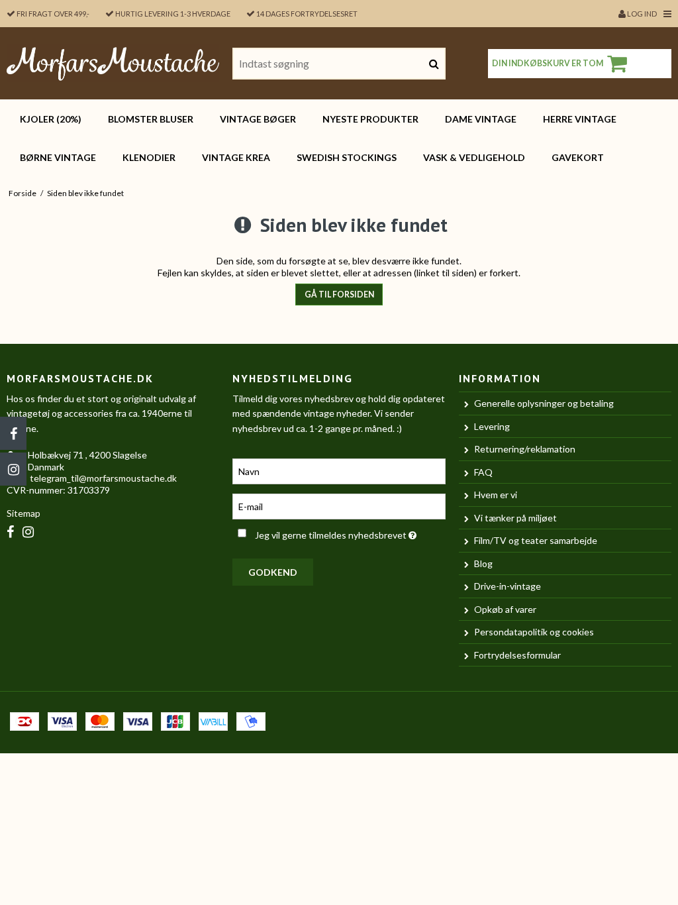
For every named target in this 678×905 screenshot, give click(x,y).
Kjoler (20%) (50, 119)
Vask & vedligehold (474, 157)
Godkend (272, 572)
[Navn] (338, 470)
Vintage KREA (236, 157)
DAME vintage (480, 119)
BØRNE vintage (58, 157)
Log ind (641, 13)
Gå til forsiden (339, 294)
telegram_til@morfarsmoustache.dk (103, 478)
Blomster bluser (150, 119)
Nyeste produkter (370, 119)
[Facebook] (13, 433)
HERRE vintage (579, 119)
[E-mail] (338, 505)
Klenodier (148, 157)
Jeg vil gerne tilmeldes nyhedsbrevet (350, 532)
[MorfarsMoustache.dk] (113, 63)
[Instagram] (13, 469)
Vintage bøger (258, 119)
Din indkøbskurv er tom (547, 63)
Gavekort (578, 157)
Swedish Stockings (347, 157)
